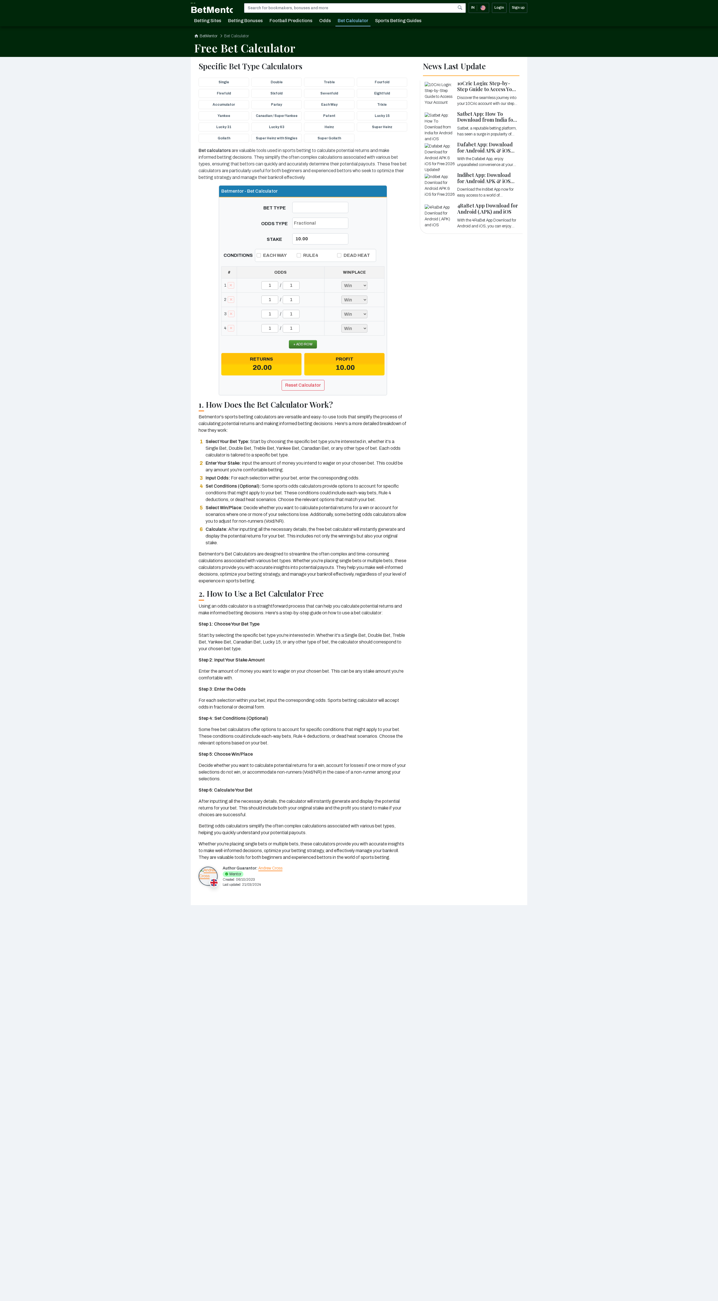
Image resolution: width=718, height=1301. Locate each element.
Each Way (329, 105)
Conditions (238, 255)
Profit (344, 359)
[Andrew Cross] (208, 876)
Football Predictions (291, 20)
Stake (274, 239)
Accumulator (224, 105)
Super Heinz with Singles (276, 138)
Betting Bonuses (245, 20)
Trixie (382, 105)
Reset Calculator (303, 385)
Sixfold (276, 93)
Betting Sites (207, 20)
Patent (329, 116)
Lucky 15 (382, 116)
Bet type (274, 208)
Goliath (224, 138)
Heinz (329, 127)
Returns (261, 359)
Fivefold (224, 93)
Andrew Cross (270, 868)
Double (277, 82)
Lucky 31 (223, 127)
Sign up (518, 8)
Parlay (276, 105)
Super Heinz (382, 127)
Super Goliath (329, 138)
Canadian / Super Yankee (277, 116)
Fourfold (382, 82)
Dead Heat (357, 255)
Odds (325, 20)
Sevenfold (329, 93)
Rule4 (310, 255)
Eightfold (382, 93)
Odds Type (274, 223)
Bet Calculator (353, 20)
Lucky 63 (276, 127)
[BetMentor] (212, 8)
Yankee (224, 116)
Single (223, 82)
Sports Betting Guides (398, 20)
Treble (329, 82)
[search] (459, 7)
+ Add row (302, 344)
